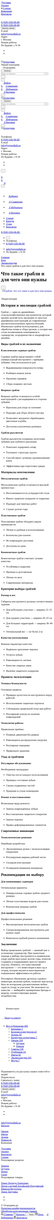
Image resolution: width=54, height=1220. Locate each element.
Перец (4, 1171)
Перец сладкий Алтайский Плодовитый (22, 1185)
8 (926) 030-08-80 (10, 22)
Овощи (4, 1131)
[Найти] (3, 76)
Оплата (5, 1151)
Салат (4, 1174)
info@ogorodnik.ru (11, 33)
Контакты (6, 1154)
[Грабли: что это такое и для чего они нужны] (27, 290)
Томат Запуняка (9, 1191)
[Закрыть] (3, 186)
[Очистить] (46, 73)
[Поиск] (3, 170)
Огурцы (20, 1043)
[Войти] (2, 173)
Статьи (4, 1157)
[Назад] (8, 237)
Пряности (6, 1139)
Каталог (5, 1125)
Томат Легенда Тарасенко (14, 1183)
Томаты (20, 1046)
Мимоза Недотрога (11, 1188)
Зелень (4, 1137)
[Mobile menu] (3, 125)
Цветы (4, 1134)
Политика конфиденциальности (18, 1208)
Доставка (6, 1148)
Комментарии (12, 1008)
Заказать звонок (8, 28)
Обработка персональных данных (19, 1211)
